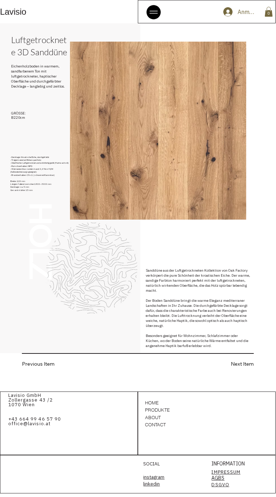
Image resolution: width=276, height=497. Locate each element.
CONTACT (155, 424)
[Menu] (154, 12)
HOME (152, 402)
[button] (269, 12)
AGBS (217, 478)
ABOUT (153, 417)
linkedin (151, 483)
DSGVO (220, 485)
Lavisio (13, 12)
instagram (153, 477)
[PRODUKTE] (198, 409)
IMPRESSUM (225, 472)
